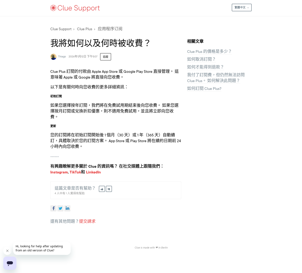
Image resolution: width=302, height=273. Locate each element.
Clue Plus (84, 29)
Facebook (53, 208)
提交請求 (87, 221)
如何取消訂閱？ (201, 59)
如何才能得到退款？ (205, 67)
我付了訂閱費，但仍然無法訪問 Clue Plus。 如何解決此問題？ (216, 78)
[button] (102, 189)
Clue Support (60, 29)
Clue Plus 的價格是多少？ (209, 51)
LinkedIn (67, 208)
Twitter (60, 208)
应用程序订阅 (110, 29)
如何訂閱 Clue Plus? (204, 88)
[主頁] (75, 8)
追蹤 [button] (105, 56)
